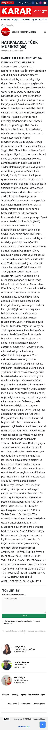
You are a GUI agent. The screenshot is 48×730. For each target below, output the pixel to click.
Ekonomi (25, 20)
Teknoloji (14, 695)
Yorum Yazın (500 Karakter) (13, 594)
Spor (34, 20)
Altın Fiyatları (25, 704)
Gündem (5, 20)
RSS (7, 719)
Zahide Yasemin (24, 31)
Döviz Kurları (12, 704)
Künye (21, 3)
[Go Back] (43, 725)
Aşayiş (15, 20)
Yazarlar (9, 25)
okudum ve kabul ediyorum (22, 622)
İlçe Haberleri (33, 695)
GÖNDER (24, 616)
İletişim (27, 3)
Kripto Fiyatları (39, 704)
